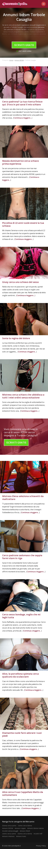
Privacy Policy (41, 846)
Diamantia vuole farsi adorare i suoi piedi (22, 734)
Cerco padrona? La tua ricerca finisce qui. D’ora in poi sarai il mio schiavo (22, 103)
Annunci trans (21, 836)
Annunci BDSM (19, 60)
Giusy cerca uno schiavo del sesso (20, 282)
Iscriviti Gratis (24, 45)
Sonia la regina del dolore (16, 338)
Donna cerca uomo (9, 826)
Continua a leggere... (23, 118)
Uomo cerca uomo (9, 834)
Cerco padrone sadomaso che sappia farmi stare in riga (22, 557)
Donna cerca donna (25, 834)
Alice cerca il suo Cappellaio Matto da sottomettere (22, 793)
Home (11, 60)
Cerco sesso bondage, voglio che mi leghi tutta (21, 616)
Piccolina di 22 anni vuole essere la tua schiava (23, 224)
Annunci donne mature (35, 828)
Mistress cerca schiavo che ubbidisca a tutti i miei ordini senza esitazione (23, 396)
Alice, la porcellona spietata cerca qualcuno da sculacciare (20, 675)
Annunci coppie (20, 828)
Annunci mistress (8, 836)
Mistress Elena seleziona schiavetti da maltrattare (23, 498)
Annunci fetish (25, 831)
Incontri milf (38, 834)
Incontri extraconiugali (10, 831)
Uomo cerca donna (25, 826)
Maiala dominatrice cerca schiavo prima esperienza (20, 162)
